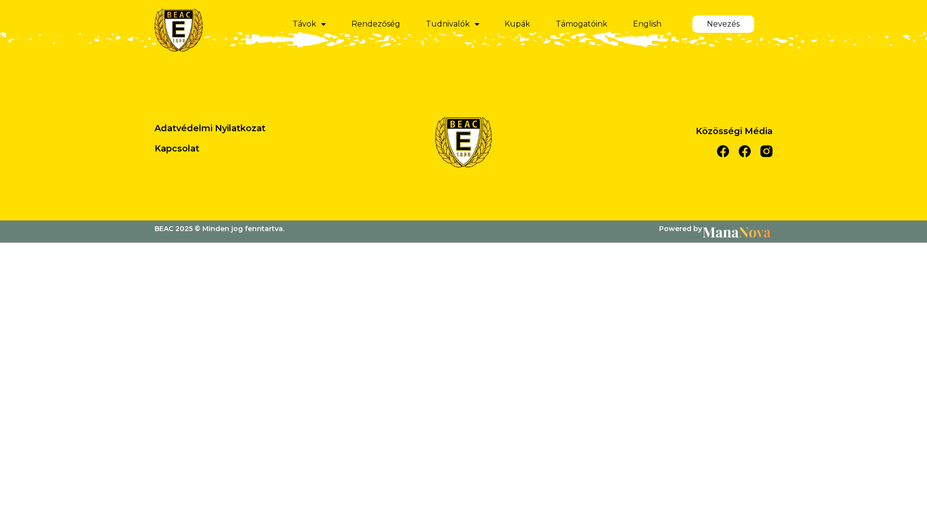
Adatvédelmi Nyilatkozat (210, 128)
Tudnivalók (448, 23)
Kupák (517, 23)
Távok (304, 23)
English (647, 23)
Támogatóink (581, 23)
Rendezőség (375, 23)
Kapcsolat (176, 148)
